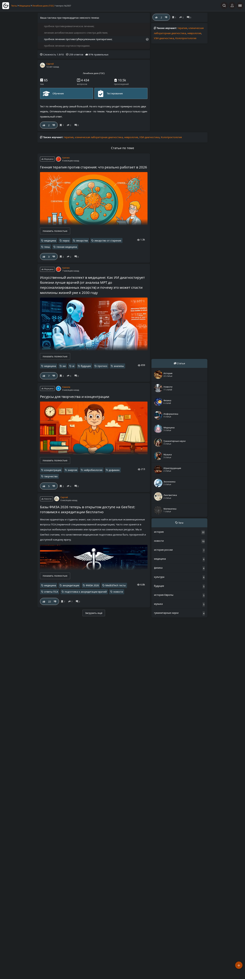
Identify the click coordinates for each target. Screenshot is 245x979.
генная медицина (66, 246)
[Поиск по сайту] (224, 5)
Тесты (14, 5)
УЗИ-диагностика (164, 38)
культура (159, 576)
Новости (47, 499)
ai (73, 366)
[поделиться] (69, 125)
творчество (51, 476)
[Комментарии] (77, 125)
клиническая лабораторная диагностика (99, 137)
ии (64, 366)
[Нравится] (44, 125)
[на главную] (5, 5)
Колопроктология (185, 38)
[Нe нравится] (54, 125)
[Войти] (232, 5)
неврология (194, 33)
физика (158, 567)
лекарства (82, 240)
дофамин (114, 470)
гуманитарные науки (166, 612)
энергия (72, 470)
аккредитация (71, 585)
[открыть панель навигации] (240, 5)
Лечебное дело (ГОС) (43, 5)
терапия (182, 28)
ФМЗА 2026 (92, 585)
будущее (86, 366)
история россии (163, 549)
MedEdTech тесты (115, 585)
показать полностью (55, 230)
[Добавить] (238, 965)
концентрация (52, 470)
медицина (50, 240)
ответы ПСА (51, 591)
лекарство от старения (107, 240)
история (159, 531)
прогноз (102, 366)
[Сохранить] (62, 125)
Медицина (24, 5)
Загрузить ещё (93, 613)
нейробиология (93, 470)
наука (66, 240)
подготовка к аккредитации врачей (86, 591)
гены (47, 246)
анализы (119, 366)
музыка (158, 603)
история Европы (163, 594)
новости (118, 591)
